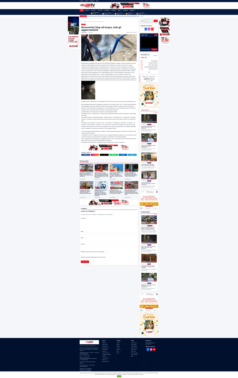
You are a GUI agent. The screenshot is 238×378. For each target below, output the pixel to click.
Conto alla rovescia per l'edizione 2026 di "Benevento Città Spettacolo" (148, 122)
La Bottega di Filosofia (106, 359)
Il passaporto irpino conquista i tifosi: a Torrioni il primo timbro (148, 160)
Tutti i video (155, 214)
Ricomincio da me (105, 366)
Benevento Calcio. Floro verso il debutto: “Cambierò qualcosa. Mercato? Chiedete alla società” (148, 228)
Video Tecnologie (134, 357)
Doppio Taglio (105, 354)
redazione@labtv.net (84, 371)
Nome (82, 231)
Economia (107, 10)
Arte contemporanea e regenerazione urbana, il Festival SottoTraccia (148, 178)
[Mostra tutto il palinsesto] (149, 72)
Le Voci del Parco (105, 362)
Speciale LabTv (105, 352)
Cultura (113, 10)
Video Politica (133, 349)
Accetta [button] (119, 376)
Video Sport (133, 355)
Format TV (132, 10)
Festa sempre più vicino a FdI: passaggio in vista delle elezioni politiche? (148, 266)
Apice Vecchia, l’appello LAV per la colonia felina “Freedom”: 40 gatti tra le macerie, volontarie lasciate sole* (116, 175)
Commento (83, 218)
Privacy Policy (105, 349)
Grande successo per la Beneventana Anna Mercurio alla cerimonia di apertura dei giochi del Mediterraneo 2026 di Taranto (101, 175)
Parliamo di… (104, 364)
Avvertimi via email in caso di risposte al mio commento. (93, 251)
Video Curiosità (134, 359)
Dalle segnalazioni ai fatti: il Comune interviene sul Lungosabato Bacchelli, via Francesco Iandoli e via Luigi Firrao (131, 192)
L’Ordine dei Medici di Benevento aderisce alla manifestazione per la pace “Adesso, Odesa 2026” (108, 16)
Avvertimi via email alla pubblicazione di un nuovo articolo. (93, 257)
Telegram (132, 154)
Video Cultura (133, 354)
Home (82, 10)
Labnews (104, 360)
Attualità (100, 10)
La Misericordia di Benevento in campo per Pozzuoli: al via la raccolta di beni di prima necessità (116, 191)
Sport (119, 10)
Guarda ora (154, 49)
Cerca (156, 20)
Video (132, 360)
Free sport (104, 355)
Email (82, 237)
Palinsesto (125, 10)
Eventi (118, 357)
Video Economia (134, 352)
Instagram (95, 154)
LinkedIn (122, 154)
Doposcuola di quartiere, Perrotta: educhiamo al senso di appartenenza (148, 141)
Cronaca (87, 10)
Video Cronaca (134, 347)
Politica (93, 10)
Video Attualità (134, 350)
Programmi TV (105, 350)
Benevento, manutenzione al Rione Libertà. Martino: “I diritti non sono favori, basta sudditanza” (86, 174)
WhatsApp (113, 154)
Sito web (82, 244)
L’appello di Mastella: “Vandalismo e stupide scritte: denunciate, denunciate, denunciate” (85, 191)
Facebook (85, 154)
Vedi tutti (155, 55)
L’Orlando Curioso (105, 357)
